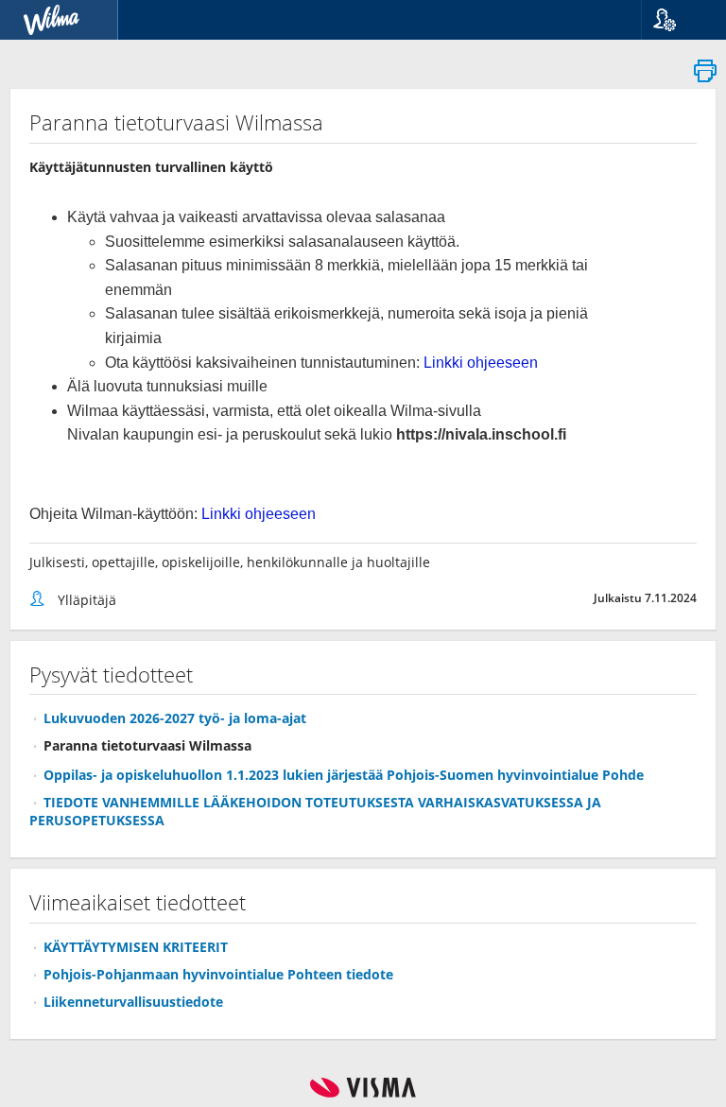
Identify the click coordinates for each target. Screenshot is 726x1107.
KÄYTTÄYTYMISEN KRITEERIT (135, 947)
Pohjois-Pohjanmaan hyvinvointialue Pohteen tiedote (218, 974)
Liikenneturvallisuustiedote (133, 1002)
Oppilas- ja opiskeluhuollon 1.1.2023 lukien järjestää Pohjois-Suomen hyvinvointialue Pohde (343, 775)
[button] (676, 20)
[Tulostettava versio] (705, 76)
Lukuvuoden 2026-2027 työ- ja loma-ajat (174, 718)
